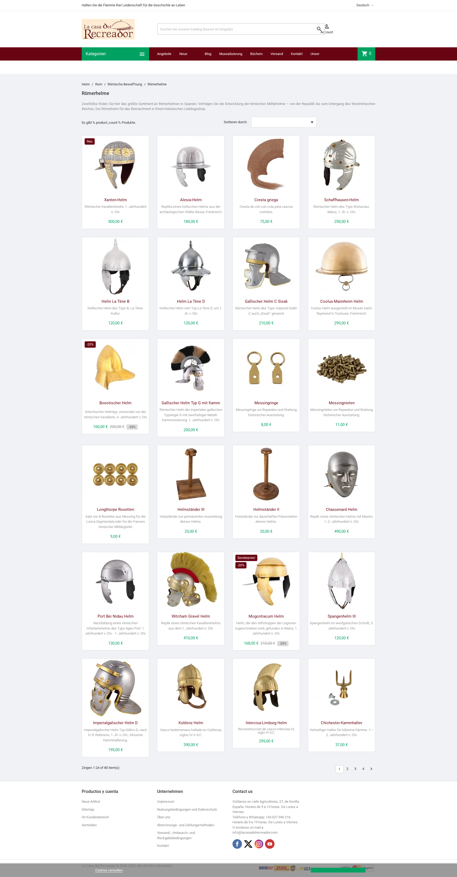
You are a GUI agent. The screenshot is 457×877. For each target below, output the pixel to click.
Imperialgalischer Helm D (115, 722)
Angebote (164, 54)
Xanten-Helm (115, 200)
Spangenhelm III (342, 616)
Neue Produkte (186, 60)
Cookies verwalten (109, 870)
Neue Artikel (91, 801)
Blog (208, 54)
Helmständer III (190, 509)
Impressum (165, 801)
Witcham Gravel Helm (191, 616)
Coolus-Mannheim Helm (341, 301)
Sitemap (88, 809)
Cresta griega (266, 200)
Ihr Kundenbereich (95, 817)
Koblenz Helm (191, 722)
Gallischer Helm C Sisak (266, 301)
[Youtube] (270, 844)
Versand (277, 54)
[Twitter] (248, 844)
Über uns (163, 817)
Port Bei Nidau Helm (116, 616)
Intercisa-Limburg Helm (266, 722)
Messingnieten (342, 403)
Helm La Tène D (191, 301)
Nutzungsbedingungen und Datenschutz (187, 809)
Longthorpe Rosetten (115, 509)
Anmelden (89, 825)
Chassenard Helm (341, 509)
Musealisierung (230, 54)
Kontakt (297, 54)
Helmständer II (266, 509)
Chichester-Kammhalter (341, 722)
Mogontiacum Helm (266, 616)
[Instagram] (259, 844)
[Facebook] (237, 844)
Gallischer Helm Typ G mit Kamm (191, 403)
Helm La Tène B (115, 301)
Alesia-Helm (191, 200)
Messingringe (266, 403)
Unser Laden (315, 60)
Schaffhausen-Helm (341, 200)
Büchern (256, 54)
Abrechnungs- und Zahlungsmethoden (185, 825)
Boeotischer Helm (115, 403)
